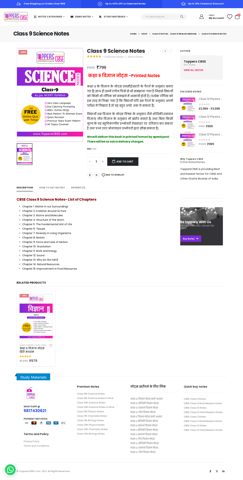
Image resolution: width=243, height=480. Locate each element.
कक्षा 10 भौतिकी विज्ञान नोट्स (144, 403)
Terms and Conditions (36, 445)
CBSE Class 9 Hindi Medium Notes (203, 403)
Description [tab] (25, 187)
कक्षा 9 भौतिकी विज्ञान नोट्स (144, 421)
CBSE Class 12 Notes (195, 425)
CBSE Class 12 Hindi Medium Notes (203, 430)
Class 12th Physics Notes (91, 425)
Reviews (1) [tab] (78, 187)
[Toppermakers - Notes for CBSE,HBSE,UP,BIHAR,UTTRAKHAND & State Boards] (16, 17)
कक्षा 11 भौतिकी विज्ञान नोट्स (144, 430)
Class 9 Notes (26, 345)
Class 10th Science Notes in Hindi (95, 407)
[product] (187, 103)
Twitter (96, 175)
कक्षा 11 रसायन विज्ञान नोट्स (143, 434)
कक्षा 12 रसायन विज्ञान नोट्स (144, 447)
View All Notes (193, 70)
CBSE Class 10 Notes (195, 407)
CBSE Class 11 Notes (195, 416)
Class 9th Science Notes (91, 393)
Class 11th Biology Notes (90, 420)
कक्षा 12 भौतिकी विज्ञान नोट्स (144, 443)
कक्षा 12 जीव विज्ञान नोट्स (142, 452)
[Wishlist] (229, 16)
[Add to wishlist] (51, 345)
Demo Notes (83, 16)
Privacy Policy (31, 441)
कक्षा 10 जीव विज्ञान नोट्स (142, 412)
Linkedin (223, 471)
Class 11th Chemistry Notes (92, 416)
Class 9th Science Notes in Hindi (95, 398)
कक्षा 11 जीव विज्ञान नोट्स (142, 439)
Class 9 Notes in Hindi (45, 345)
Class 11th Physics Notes (90, 411)
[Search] (182, 17)
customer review (113, 56)
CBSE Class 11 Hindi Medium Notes (203, 421)
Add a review (135, 56)
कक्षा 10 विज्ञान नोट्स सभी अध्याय (146, 399)
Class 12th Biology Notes (91, 433)
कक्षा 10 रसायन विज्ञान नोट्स (144, 407)
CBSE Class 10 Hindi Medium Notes (203, 412)
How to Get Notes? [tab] (52, 187)
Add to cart (125, 161)
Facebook (90, 175)
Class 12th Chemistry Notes (92, 429)
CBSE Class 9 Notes (195, 399)
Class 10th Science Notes (91, 402)
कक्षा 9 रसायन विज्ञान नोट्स (143, 425)
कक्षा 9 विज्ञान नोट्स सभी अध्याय (146, 416)
